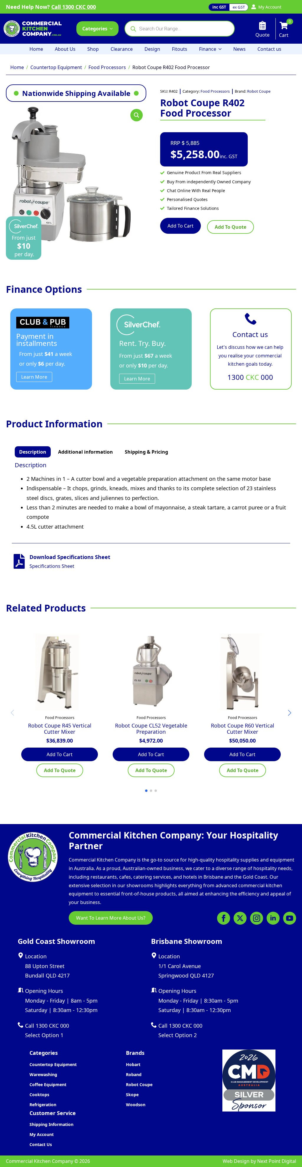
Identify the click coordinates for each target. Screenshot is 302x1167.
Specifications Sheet (51, 566)
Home (36, 49)
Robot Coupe (258, 91)
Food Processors (107, 67)
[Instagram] (256, 918)
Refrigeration (42, 1104)
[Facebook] (223, 918)
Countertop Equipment (56, 67)
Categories (94, 28)
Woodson (135, 1104)
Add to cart (180, 226)
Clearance (122, 49)
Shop (93, 49)
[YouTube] (289, 918)
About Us (65, 49)
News (239, 49)
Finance (207, 49)
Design (152, 49)
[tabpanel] (151, 496)
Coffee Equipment (47, 1084)
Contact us (269, 49)
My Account (41, 1134)
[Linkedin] (273, 918)
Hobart (133, 1064)
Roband (134, 1074)
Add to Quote (230, 227)
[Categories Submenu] (113, 28)
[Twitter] (240, 918)
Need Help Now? (51, 6)
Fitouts (179, 49)
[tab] (33, 451)
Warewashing (43, 1074)
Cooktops (39, 1094)
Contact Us (40, 1144)
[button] (136, 115)
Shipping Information (51, 1124)
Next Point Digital (276, 1161)
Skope (132, 1094)
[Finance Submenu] (221, 49)
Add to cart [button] (60, 754)
